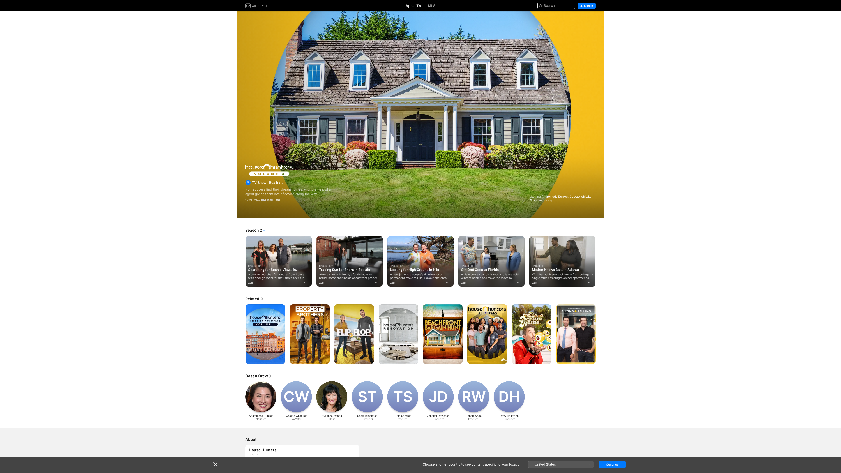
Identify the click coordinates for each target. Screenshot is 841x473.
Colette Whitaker (581, 196)
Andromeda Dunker (555, 196)
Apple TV (413, 6)
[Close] (215, 464)
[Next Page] (600, 261)
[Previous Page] (241, 261)
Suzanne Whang (541, 200)
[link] (254, 299)
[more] (306, 283)
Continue (612, 464)
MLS (431, 6)
